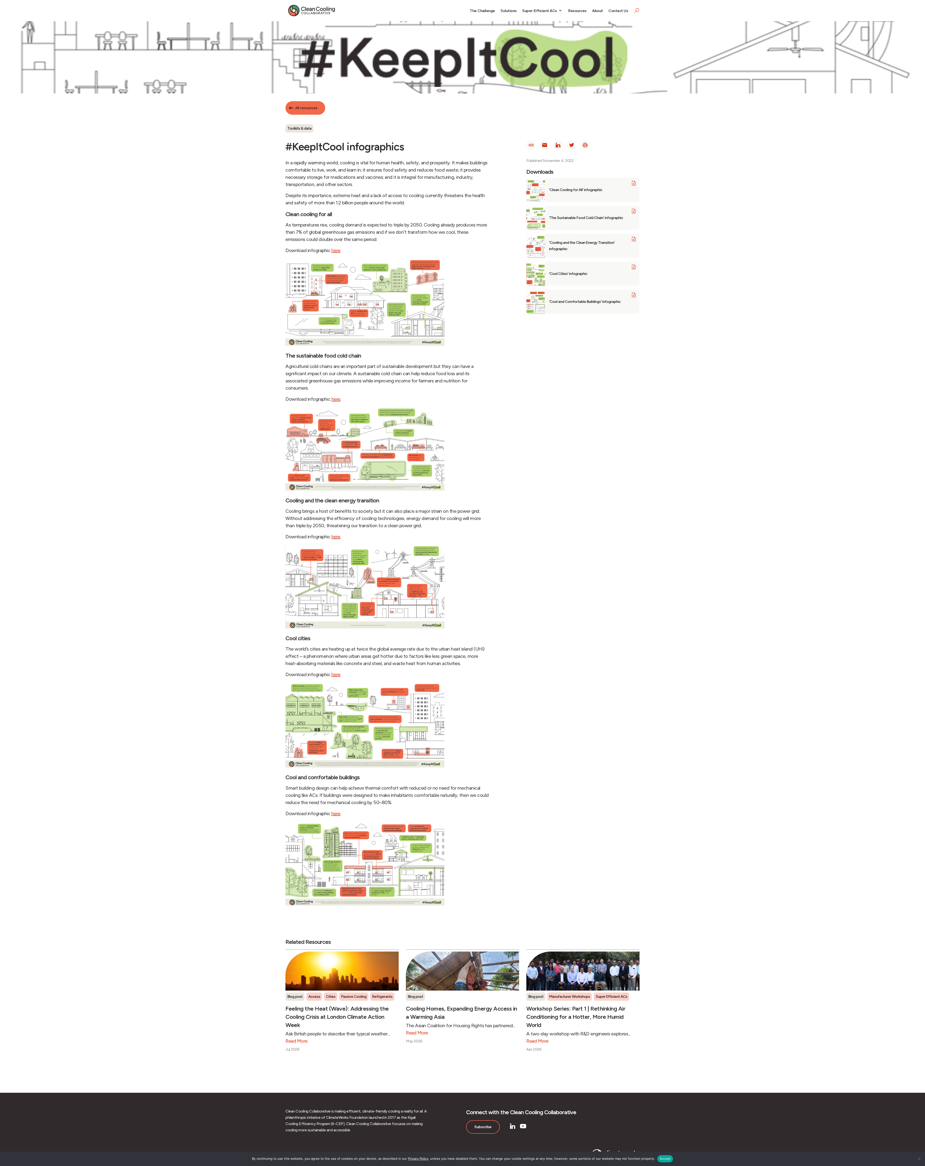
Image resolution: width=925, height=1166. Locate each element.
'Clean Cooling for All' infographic (575, 189)
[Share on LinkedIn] (558, 145)
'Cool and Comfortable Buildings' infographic (585, 301)
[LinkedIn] (512, 1126)
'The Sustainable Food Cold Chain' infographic (586, 217)
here (335, 250)
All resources (306, 108)
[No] (919, 1158)
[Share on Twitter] (571, 145)
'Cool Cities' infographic (568, 273)
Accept (665, 1158)
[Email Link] (544, 145)
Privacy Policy (418, 1158)
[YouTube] (523, 1126)
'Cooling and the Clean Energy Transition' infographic (582, 245)
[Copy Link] (531, 145)
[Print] (585, 145)
